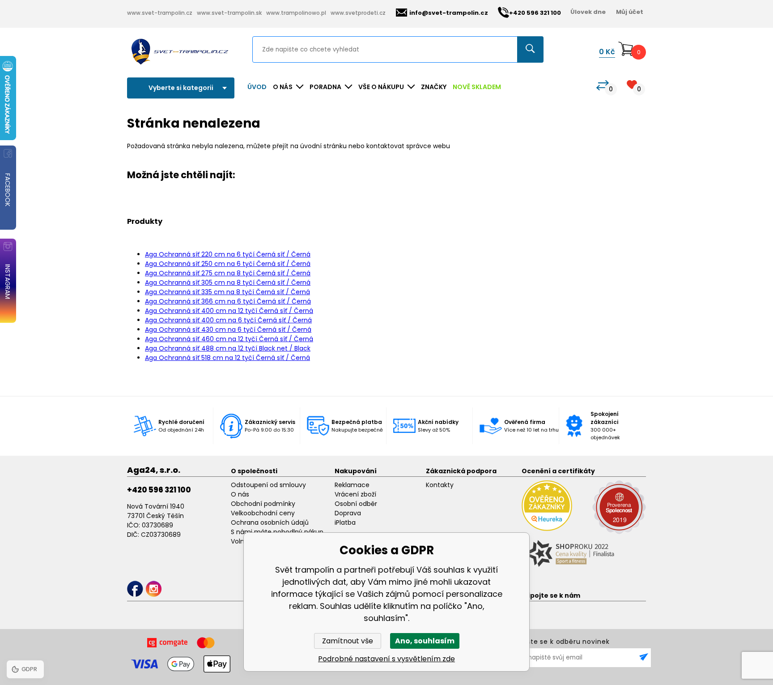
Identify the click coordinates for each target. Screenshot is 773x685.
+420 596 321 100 (159, 489)
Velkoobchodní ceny (263, 513)
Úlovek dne (588, 12)
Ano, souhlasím (424, 641)
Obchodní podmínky (263, 503)
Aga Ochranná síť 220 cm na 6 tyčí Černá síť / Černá (227, 254)
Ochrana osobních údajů (270, 522)
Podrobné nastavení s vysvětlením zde (386, 659)
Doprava (348, 513)
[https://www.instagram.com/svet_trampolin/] (153, 589)
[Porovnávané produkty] (602, 85)
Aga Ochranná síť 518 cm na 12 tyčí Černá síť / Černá (227, 357)
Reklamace (352, 484)
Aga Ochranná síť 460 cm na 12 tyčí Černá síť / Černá (229, 338)
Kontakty (440, 484)
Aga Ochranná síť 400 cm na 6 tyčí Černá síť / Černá (228, 320)
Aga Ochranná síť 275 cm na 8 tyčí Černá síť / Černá (227, 273)
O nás (240, 494)
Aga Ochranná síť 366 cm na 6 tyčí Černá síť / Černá (228, 301)
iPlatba (345, 522)
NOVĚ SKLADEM (477, 86)
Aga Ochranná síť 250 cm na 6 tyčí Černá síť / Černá (227, 263)
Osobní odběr (356, 503)
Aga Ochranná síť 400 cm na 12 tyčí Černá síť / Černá (229, 310)
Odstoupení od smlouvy (268, 484)
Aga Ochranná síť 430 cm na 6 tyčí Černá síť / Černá (228, 329)
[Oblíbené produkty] (632, 84)
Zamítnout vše (347, 641)
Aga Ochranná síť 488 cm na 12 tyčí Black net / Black (227, 348)
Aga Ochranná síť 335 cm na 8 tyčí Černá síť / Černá (227, 291)
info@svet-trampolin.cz (448, 13)
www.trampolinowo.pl (296, 13)
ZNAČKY (433, 86)
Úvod (257, 86)
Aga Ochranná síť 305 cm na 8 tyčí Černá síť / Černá (227, 282)
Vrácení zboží (355, 494)
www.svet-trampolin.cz (159, 13)
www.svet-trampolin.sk (229, 13)
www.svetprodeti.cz (358, 13)
